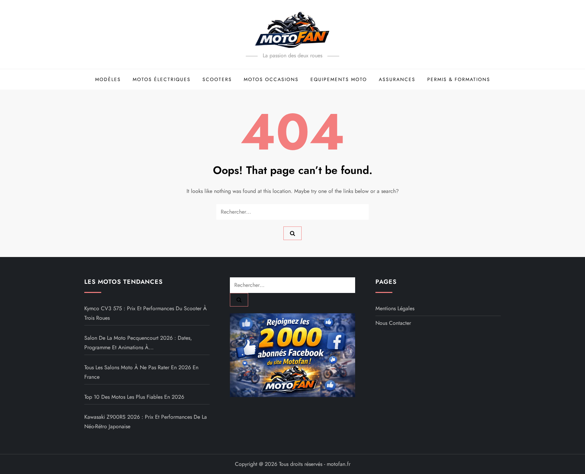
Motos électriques (162, 79)
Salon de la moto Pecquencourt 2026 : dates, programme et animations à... (138, 342)
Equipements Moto (338, 79)
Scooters (217, 79)
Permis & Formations (458, 79)
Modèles (108, 79)
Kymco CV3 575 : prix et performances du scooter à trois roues (145, 313)
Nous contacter (393, 323)
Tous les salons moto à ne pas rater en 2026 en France (141, 372)
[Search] (292, 233)
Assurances (397, 79)
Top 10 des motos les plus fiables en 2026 (134, 397)
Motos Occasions (271, 79)
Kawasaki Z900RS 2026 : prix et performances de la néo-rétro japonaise (145, 421)
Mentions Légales (394, 308)
